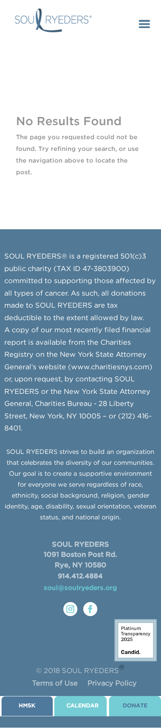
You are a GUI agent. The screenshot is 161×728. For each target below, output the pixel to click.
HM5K (27, 705)
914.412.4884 (80, 576)
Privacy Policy (112, 683)
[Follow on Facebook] (90, 609)
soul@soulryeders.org (80, 588)
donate (135, 705)
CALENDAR (82, 705)
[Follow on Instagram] (70, 609)
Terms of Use (55, 683)
